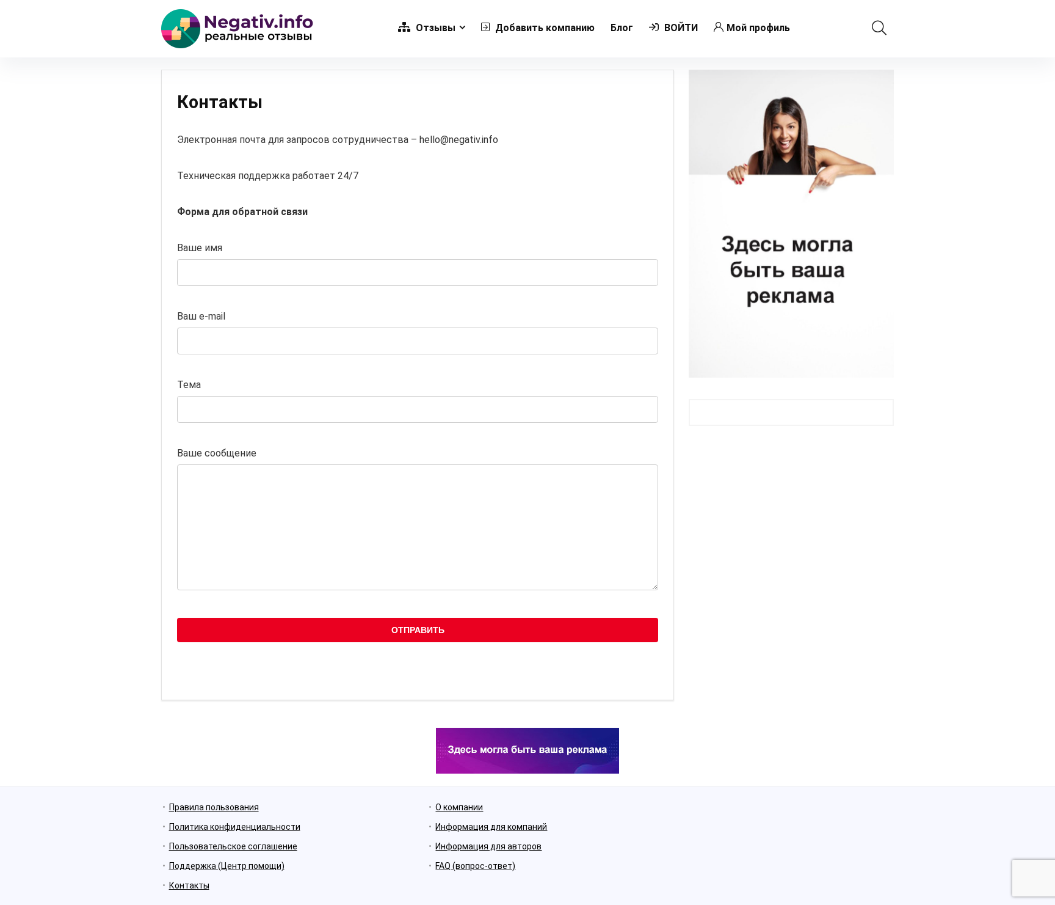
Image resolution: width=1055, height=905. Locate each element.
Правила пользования (214, 807)
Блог (622, 28)
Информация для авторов (488, 846)
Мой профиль (758, 28)
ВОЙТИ (680, 28)
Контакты (189, 885)
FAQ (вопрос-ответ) (475, 866)
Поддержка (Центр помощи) (227, 866)
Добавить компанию (544, 28)
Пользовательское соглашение (233, 846)
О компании (459, 807)
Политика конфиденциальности (234, 827)
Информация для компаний (491, 827)
